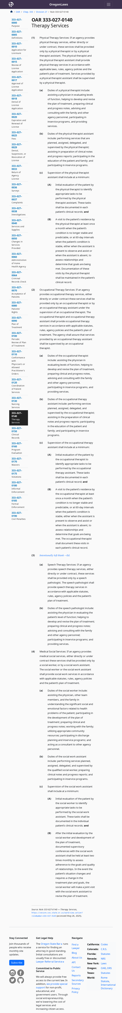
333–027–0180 (18, 487)
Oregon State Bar (50, 943)
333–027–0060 (19, 260)
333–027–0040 (18, 225)
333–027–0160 (17, 448)
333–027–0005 (17, 34)
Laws (104, 963)
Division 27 (41, 11)
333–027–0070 (19, 292)
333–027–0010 (19, 48)
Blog (74, 952)
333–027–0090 (17, 322)
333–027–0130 (17, 402)
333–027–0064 (19, 277)
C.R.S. (104, 949)
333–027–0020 (19, 120)
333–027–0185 (18, 502)
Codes (104, 944)
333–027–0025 (17, 135)
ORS (109, 968)
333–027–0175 (17, 473)
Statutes (105, 954)
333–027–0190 (19, 516)
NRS (103, 958)
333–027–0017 (17, 83)
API (73, 962)
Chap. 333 (28, 11)
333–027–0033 (17, 172)
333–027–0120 (18, 386)
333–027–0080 (17, 307)
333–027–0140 (17, 417)
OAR (18, 11)
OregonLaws (58, 4)
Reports (76, 975)
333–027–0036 (17, 187)
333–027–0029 (19, 152)
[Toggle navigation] (108, 4)
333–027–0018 (17, 102)
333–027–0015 (17, 65)
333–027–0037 (17, 199)
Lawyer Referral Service (49, 961)
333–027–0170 (17, 461)
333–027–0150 (17, 433)
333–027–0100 (19, 339)
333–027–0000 (17, 22)
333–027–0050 (17, 242)
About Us (77, 957)
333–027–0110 (18, 362)
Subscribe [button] (16, 962)
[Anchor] (67, 82)
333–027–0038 (19, 211)
